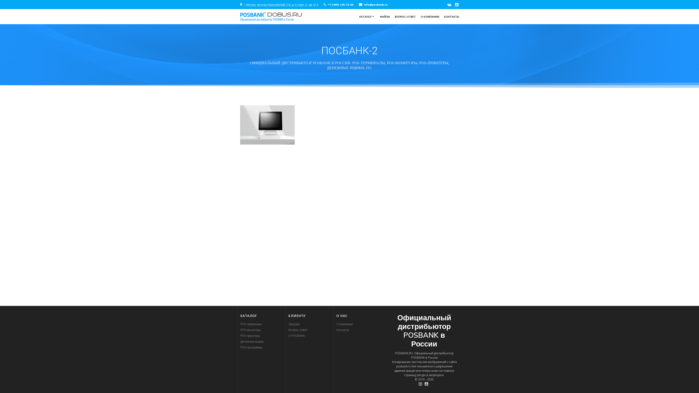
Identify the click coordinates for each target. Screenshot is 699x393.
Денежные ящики (252, 342)
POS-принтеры (250, 336)
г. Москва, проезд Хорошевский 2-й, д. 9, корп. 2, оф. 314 (281, 4)
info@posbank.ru (376, 4)
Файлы (385, 16)
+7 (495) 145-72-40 (341, 4)
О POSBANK (296, 336)
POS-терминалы (251, 324)
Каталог (365, 16)
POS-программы (251, 347)
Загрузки (294, 324)
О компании (430, 16)
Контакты (451, 16)
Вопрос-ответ (405, 16)
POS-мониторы (250, 330)
